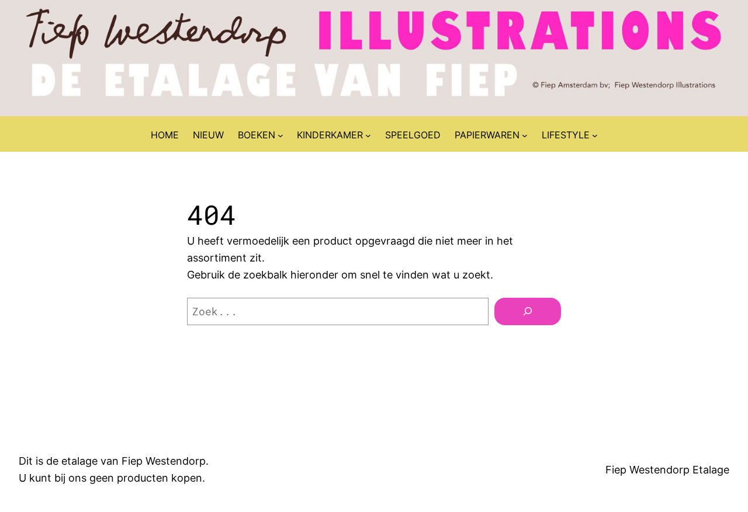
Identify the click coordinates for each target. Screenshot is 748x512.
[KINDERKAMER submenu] (368, 135)
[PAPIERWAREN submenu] (525, 135)
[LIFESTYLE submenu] (595, 135)
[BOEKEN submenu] (280, 135)
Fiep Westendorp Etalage (667, 470)
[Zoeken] (527, 311)
